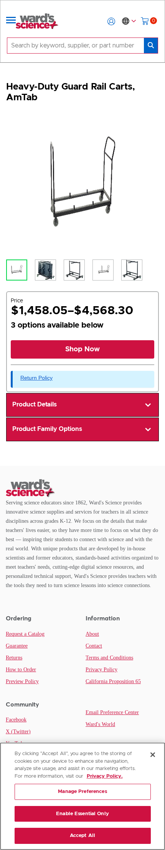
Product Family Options (47, 429)
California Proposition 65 (113, 681)
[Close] (152, 754)
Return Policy (36, 378)
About (92, 634)
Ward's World (100, 724)
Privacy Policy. (105, 776)
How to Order (21, 669)
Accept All (82, 835)
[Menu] (11, 21)
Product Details (34, 404)
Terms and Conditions (109, 658)
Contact (94, 646)
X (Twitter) (18, 731)
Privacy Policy (101, 669)
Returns (14, 658)
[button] (111, 21)
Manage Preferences (82, 791)
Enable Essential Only (82, 813)
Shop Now (82, 349)
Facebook (16, 720)
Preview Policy (22, 681)
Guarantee (17, 646)
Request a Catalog (25, 634)
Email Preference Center (112, 712)
